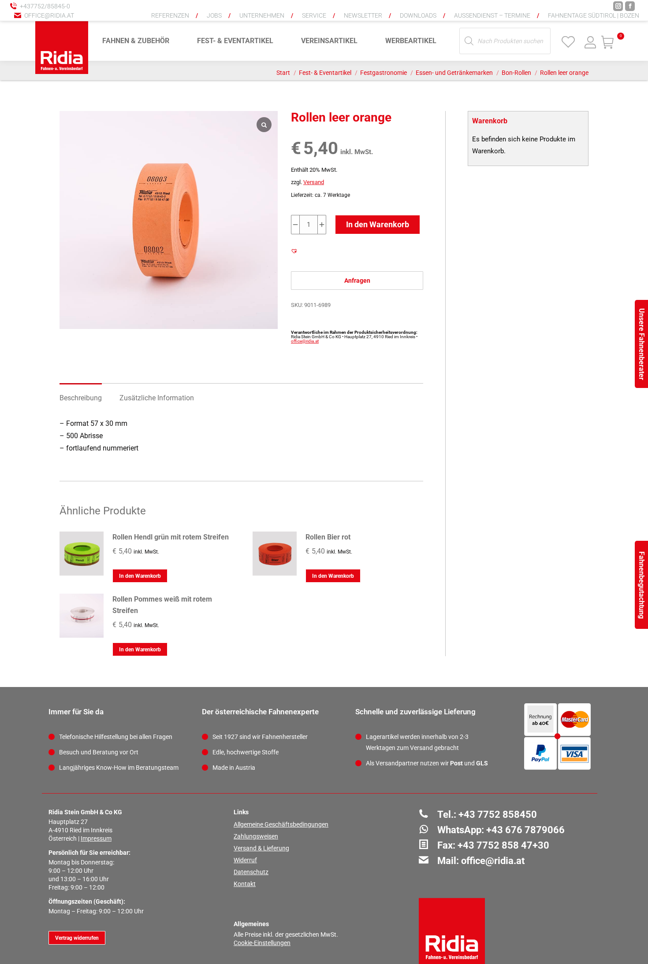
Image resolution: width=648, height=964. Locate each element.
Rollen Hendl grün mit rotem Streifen (170, 537)
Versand (313, 182)
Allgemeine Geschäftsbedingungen (281, 824)
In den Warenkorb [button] (140, 576)
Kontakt (245, 883)
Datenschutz (251, 871)
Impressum (96, 838)
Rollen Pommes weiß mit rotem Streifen (162, 605)
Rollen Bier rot (327, 537)
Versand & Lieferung (261, 848)
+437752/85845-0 (45, 6)
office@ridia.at (49, 15)
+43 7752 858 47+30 (503, 845)
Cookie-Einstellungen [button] (262, 942)
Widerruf (245, 860)
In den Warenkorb (377, 224)
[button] (496, 13)
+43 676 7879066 (525, 829)
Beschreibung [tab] (81, 398)
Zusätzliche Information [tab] (156, 398)
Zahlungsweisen (256, 836)
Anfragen (357, 280)
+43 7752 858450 (497, 814)
